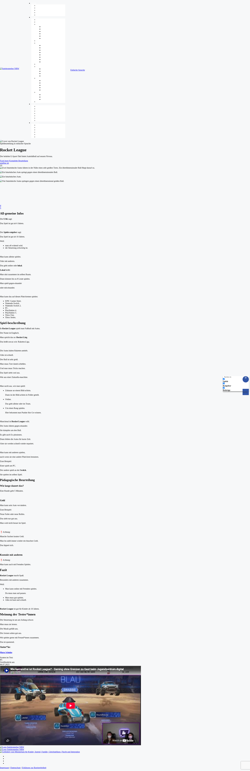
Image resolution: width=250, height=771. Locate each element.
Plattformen (41, 10)
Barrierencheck (42, 15)
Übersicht (40, 19)
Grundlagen (46, 29)
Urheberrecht (47, 62)
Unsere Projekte (43, 132)
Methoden (46, 99)
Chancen (40, 41)
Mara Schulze (6, 652)
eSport (44, 71)
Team (38, 127)
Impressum (4, 768)
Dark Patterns (47, 57)
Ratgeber (35, 17)
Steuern (45, 90)
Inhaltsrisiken (47, 48)
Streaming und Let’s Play (52, 73)
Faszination (41, 22)
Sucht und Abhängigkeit (52, 50)
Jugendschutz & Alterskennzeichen (50, 24)
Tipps (38, 102)
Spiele (33, 3)
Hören (44, 83)
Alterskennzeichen (49, 31)
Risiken (39, 43)
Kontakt (39, 137)
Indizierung (46, 38)
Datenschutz (47, 59)
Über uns (35, 123)
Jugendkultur (41, 66)
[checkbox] (236, 380)
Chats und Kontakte (50, 52)
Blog (33, 104)
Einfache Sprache (77, 70)
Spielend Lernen (48, 97)
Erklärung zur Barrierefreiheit (34, 768)
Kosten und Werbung (50, 55)
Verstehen (46, 85)
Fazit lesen (4, 161)
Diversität (40, 111)
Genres (39, 8)
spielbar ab (4, 163)
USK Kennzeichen (49, 34)
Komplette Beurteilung (18, 161)
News (38, 120)
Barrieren (40, 78)
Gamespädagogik (43, 92)
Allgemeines (41, 109)
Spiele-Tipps (41, 12)
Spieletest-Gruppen (44, 134)
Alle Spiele (41, 5)
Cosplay (45, 76)
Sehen (44, 87)
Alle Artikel (41, 106)
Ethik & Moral (42, 113)
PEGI (44, 36)
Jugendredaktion (43, 130)
